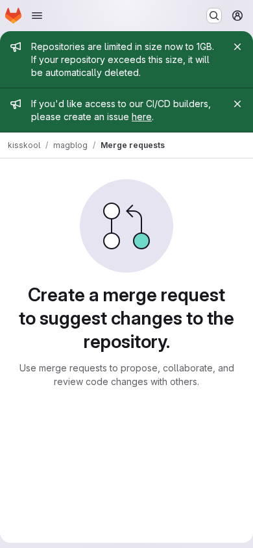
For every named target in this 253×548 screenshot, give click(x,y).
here (142, 116)
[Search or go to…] (214, 15)
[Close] (237, 47)
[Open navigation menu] (37, 15)
